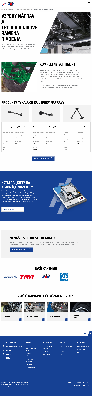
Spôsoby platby (82, 349)
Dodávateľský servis (83, 346)
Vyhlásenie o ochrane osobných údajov (19, 382)
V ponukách (46, 355)
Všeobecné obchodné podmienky (23, 389)
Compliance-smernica (6, 389)
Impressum (4, 382)
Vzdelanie (63, 351)
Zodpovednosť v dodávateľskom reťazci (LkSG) (13, 386)
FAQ (78, 352)
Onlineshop (81, 342)
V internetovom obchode (47, 347)
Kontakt (8, 350)
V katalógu (46, 351)
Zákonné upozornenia (6, 384)
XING (61, 355)
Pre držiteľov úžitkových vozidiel (31, 355)
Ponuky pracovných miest (66, 347)
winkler (28, 342)
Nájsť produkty (48, 342)
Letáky (7, 358)
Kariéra (62, 342)
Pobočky (8, 354)
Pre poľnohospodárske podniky (31, 348)
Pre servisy (29, 364)
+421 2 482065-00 (10, 342)
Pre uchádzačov (30, 368)
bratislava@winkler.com (12, 346)
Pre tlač (28, 371)
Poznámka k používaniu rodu (22, 384)
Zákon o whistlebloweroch (34, 386)
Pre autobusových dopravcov (31, 360)
